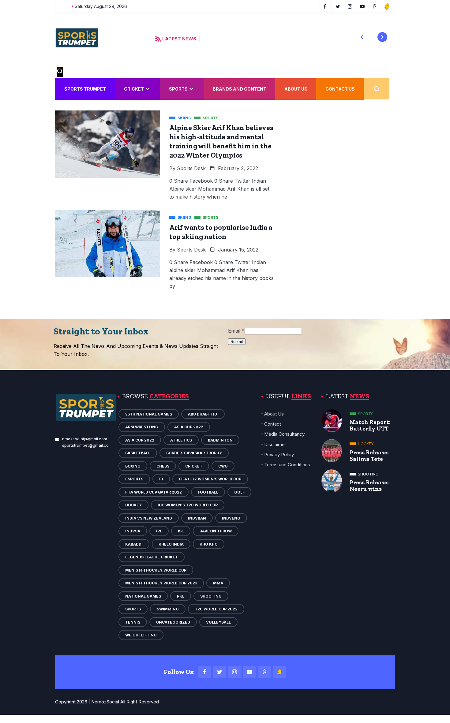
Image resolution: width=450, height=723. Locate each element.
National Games (143, 596)
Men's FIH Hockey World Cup (155, 570)
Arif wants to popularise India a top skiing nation (220, 232)
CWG (223, 466)
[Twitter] (219, 672)
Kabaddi (134, 544)
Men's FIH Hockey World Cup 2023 (161, 583)
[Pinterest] (264, 672)
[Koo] (279, 672)
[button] (362, 37)
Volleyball (218, 622)
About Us (295, 88)
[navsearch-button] (60, 72)
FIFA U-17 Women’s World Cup (210, 479)
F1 (161, 479)
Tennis (132, 622)
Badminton (220, 440)
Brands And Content (239, 88)
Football (208, 492)
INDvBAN (197, 518)
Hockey (133, 505)
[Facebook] (204, 672)
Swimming (168, 609)
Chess (162, 466)
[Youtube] (249, 672)
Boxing (133, 466)
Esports (134, 479)
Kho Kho (209, 544)
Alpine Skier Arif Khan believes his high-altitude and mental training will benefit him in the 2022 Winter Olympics (221, 141)
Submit (237, 341)
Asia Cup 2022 (188, 427)
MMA (218, 583)
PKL (180, 596)
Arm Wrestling (141, 427)
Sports (178, 88)
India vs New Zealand (148, 518)
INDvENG (231, 518)
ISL (181, 531)
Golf (239, 492)
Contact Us (340, 88)
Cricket (134, 88)
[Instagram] (234, 672)
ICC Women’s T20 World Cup (188, 505)
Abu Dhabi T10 (203, 414)
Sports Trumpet (85, 88)
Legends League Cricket (151, 557)
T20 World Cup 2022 (216, 609)
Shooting (211, 596)
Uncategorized (173, 622)
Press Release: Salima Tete (369, 455)
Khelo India (171, 544)
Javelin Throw (216, 531)
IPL (159, 531)
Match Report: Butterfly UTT (370, 425)
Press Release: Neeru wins (369, 485)
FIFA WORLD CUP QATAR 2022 (153, 492)
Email (236, 331)
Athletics (181, 440)
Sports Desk (191, 168)
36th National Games (148, 414)
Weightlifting (141, 635)
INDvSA (132, 531)
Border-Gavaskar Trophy (194, 453)
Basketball (137, 453)
